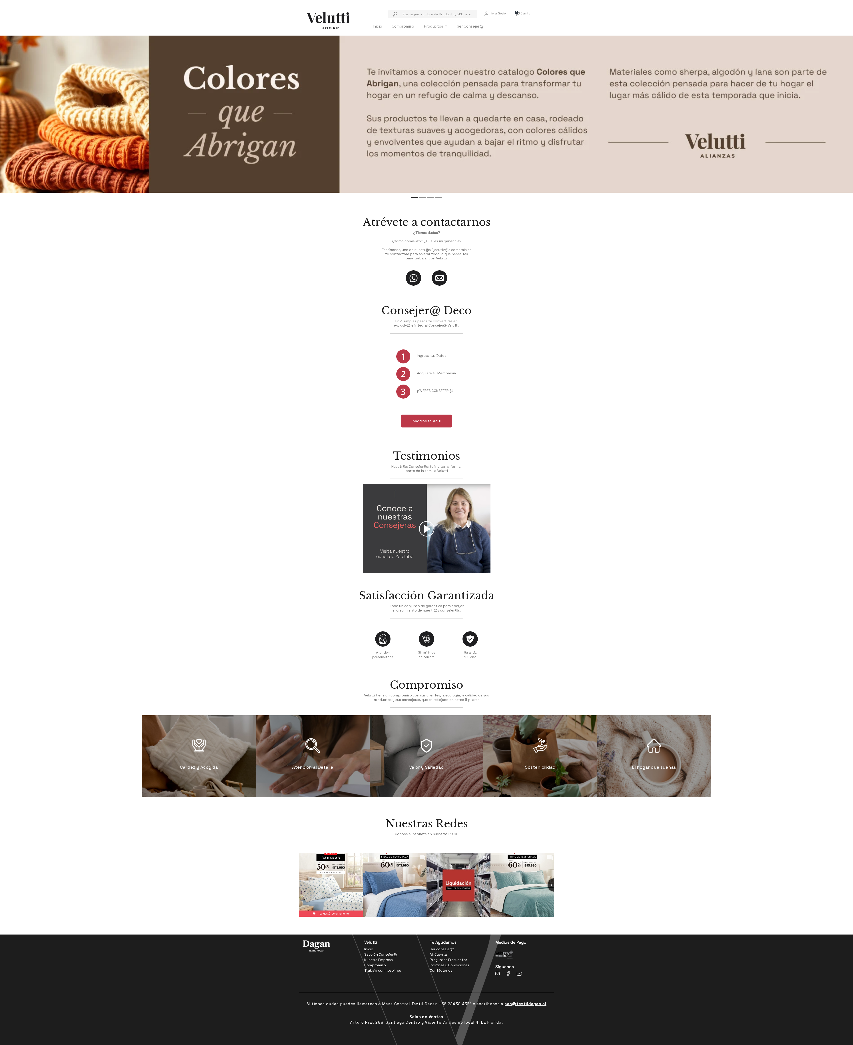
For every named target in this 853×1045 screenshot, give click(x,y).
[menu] (432, 14)
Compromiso (403, 26)
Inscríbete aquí (426, 421)
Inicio (377, 26)
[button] (522, 13)
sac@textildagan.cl (525, 1003)
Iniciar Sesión (498, 13)
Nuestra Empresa (378, 959)
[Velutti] (328, 20)
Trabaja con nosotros (382, 970)
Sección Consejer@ (380, 954)
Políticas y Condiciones (449, 965)
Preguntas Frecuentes (448, 959)
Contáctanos (441, 970)
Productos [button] (434, 26)
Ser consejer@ (442, 949)
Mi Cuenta (438, 954)
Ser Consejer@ (470, 26)
